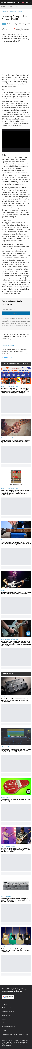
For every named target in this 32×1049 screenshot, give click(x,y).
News (4, 24)
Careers (4, 1030)
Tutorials (4, 11)
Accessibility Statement (8, 1027)
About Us (4, 1004)
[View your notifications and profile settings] (19, 2)
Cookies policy (6, 1019)
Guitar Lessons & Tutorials (15, 11)
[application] (16, 139)
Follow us (18, 29)
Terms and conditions (8, 1011)
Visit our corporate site (15, 991)
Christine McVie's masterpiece (17, 7)
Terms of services (22, 318)
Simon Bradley (13, 24)
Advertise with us (7, 1023)
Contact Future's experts (9, 1008)
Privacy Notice (24, 320)
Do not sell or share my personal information (15, 1034)
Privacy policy (6, 1015)
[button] (2, 2)
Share (6, 29)
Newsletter (27, 29)
